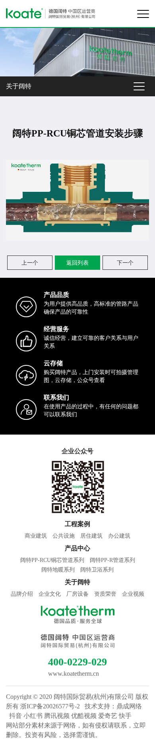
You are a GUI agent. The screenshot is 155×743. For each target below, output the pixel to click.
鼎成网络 (129, 706)
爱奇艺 (107, 715)
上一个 (29, 263)
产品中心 (77, 548)
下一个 (125, 263)
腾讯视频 (57, 715)
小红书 (33, 715)
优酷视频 (84, 715)
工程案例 (77, 524)
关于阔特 (18, 86)
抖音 (15, 715)
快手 (125, 715)
